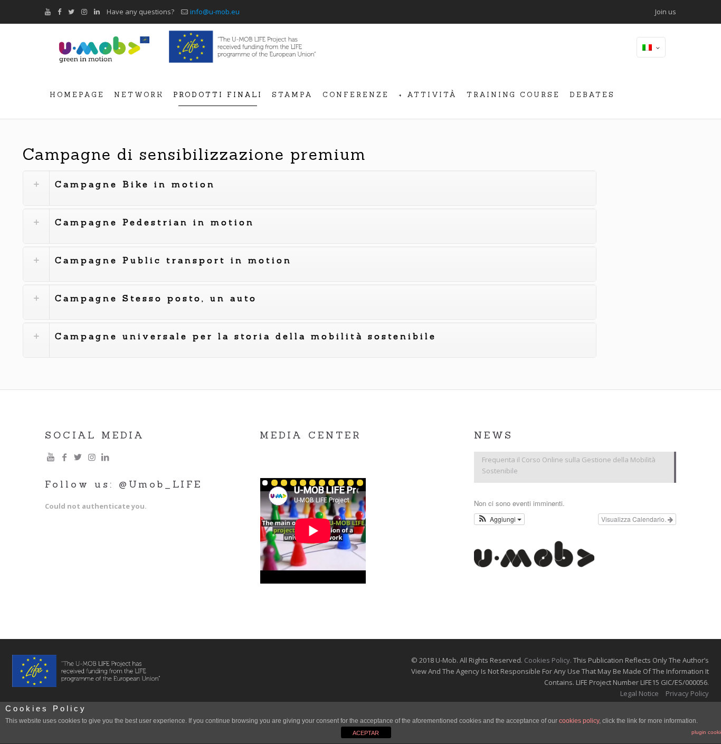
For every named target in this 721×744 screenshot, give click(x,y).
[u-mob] (104, 47)
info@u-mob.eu (215, 11)
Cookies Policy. (548, 660)
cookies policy (579, 720)
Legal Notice (639, 693)
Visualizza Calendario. (634, 518)
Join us (665, 11)
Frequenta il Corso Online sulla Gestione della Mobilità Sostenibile (569, 465)
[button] (499, 519)
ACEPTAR (366, 733)
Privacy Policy (687, 693)
